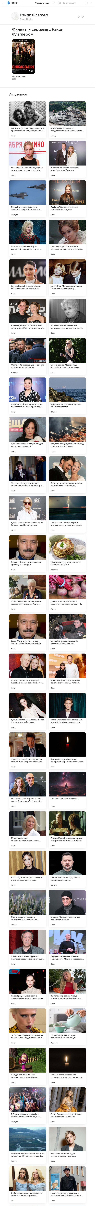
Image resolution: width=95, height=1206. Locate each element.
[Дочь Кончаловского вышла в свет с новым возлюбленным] (27, 711)
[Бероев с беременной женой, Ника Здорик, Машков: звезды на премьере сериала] (67, 948)
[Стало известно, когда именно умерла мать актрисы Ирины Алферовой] (27, 593)
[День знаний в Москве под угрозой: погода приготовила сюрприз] (67, 356)
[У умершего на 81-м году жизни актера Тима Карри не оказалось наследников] (27, 750)
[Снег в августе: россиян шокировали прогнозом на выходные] (27, 908)
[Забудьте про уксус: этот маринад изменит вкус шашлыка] (67, 435)
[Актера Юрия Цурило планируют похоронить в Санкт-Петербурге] (67, 829)
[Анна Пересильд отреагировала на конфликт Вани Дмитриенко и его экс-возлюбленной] (27, 317)
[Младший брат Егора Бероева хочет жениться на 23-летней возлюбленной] (67, 672)
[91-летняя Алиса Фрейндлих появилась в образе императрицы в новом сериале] (27, 474)
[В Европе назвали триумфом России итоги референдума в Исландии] (27, 1105)
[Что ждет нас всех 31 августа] (67, 790)
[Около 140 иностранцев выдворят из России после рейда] (27, 356)
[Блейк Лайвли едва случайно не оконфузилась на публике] (67, 1105)
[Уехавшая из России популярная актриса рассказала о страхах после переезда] (27, 159)
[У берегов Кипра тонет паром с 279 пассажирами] (67, 395)
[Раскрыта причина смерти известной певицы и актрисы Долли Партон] (27, 238)
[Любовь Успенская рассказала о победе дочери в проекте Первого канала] (27, 1184)
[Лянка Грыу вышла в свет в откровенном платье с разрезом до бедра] (27, 987)
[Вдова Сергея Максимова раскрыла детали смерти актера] (67, 1066)
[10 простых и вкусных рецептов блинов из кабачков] (67, 553)
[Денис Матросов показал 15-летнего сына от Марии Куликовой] (67, 632)
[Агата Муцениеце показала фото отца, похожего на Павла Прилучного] (27, 869)
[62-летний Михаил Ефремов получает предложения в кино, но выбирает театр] (27, 948)
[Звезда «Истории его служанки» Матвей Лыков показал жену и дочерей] (67, 711)
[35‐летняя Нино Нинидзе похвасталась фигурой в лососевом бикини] (67, 1145)
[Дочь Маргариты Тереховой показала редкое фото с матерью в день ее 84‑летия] (67, 238)
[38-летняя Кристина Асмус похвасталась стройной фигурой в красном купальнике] (67, 987)
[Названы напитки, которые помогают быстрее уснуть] (67, 1026)
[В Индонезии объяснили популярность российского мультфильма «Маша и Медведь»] (27, 1066)
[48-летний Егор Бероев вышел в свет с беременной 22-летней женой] (27, 790)
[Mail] (8, 3)
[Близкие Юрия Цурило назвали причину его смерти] (27, 553)
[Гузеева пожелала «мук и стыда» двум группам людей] (27, 435)
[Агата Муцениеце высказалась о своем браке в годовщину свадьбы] (67, 474)
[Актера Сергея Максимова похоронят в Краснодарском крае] (67, 750)
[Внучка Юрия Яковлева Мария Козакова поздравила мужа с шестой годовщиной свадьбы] (27, 277)
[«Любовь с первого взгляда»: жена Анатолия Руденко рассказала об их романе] (67, 159)
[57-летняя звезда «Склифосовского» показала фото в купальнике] (27, 829)
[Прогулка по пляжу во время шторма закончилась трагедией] (67, 514)
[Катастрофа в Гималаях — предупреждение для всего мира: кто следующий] (67, 119)
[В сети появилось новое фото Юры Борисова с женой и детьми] (27, 672)
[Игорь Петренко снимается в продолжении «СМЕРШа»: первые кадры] (67, 1184)
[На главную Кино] (13, 3)
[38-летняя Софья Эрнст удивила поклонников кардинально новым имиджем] (27, 1026)
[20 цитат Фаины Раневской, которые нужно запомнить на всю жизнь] (67, 317)
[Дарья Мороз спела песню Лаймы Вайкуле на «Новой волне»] (27, 514)
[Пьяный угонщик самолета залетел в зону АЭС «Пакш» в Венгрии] (27, 198)
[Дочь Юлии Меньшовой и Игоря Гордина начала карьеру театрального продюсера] (67, 277)
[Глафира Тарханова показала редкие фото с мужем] (67, 198)
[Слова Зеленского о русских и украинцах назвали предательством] (67, 869)
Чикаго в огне (18, 76)
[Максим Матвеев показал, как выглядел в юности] (67, 908)
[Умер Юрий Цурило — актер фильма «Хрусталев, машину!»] (27, 632)
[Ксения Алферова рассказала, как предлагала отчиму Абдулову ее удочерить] (27, 119)
